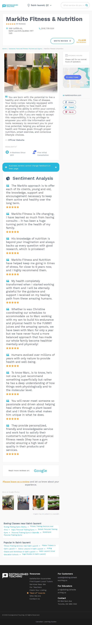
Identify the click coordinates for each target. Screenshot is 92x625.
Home (4, 49)
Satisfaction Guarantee (40, 578)
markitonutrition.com (73, 95)
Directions (73, 77)
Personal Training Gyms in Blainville (25, 533)
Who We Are (35, 596)
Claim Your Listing (38, 590)
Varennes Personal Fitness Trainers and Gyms (25, 49)
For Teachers (36, 587)
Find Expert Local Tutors (41, 581)
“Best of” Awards (37, 593)
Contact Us (35, 599)
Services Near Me (38, 584)
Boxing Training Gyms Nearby (15, 527)
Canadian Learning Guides (46, 622)
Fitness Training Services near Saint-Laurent (21, 546)
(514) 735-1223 (47, 28)
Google (40, 470)
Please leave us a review (16, 481)
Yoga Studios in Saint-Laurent (34, 554)
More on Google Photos (11, 492)
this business (81, 41)
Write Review (61, 41)
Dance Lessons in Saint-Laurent (30, 549)
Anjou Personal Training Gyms (22, 530)
